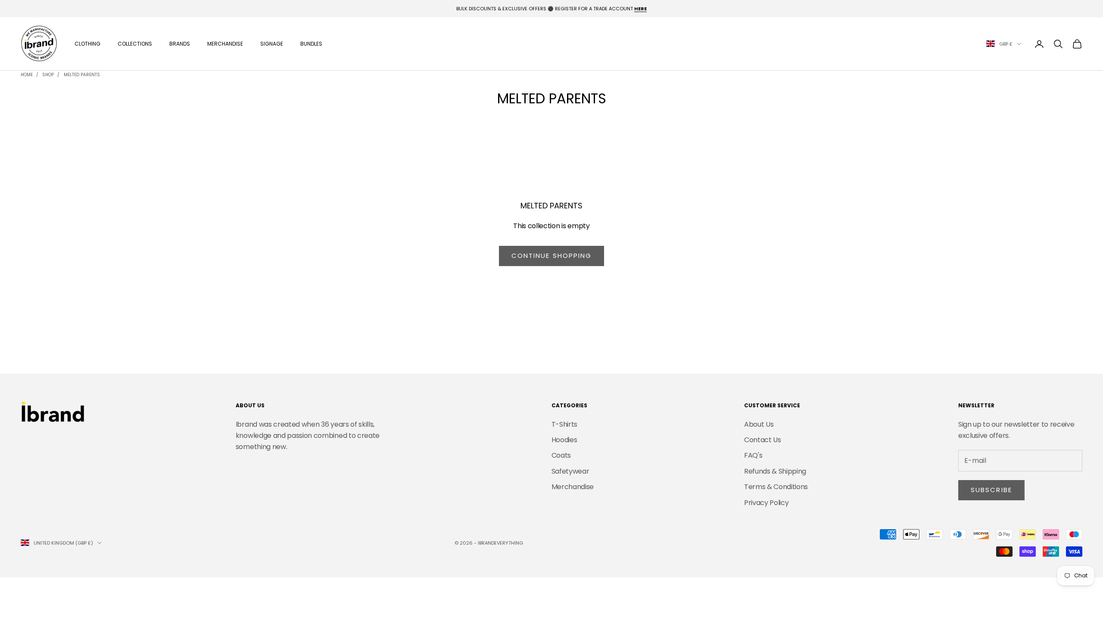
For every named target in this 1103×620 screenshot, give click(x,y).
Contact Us (762, 440)
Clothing (87, 43)
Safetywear (570, 471)
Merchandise (225, 43)
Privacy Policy (766, 503)
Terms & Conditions (776, 487)
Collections (135, 43)
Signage (271, 43)
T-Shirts (564, 424)
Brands (179, 43)
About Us (758, 424)
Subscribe (991, 489)
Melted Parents (82, 74)
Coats (561, 455)
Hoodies (564, 440)
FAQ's (753, 455)
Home (27, 74)
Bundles (311, 43)
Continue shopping (551, 255)
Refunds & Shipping (775, 471)
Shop (48, 74)
